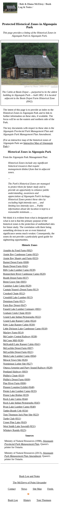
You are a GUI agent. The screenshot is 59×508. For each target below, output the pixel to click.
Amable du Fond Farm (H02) (17, 250)
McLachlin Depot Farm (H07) (18, 348)
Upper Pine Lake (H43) (15, 422)
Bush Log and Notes (29, 476)
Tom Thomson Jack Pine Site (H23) (21, 414)
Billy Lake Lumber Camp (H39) (19, 270)
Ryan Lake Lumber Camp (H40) (19, 406)
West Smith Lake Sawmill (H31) (19, 426)
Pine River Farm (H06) (14, 383)
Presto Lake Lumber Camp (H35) (20, 391)
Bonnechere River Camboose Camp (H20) (24, 274)
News (24, 489)
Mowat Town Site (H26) (15, 360)
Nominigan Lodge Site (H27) (17, 363)
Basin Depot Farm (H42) (15, 266)
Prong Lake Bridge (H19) (16, 395)
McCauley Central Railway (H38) (20, 336)
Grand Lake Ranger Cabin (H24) (19, 321)
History (27, 500)
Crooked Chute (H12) (14, 293)
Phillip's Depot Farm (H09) (16, 379)
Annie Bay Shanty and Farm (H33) (20, 258)
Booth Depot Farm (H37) (15, 278)
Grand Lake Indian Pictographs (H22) (22, 317)
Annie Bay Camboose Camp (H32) (20, 254)
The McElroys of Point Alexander (29, 482)
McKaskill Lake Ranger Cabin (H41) (21, 344)
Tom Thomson (44, 500)
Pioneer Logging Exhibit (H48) (18, 387)
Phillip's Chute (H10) (13, 375)
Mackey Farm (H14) (13, 332)
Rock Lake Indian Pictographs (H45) (21, 402)
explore (54, 86)
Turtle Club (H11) (12, 418)
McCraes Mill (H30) (13, 340)
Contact (12, 489)
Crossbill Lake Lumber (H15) (18, 297)
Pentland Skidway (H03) (15, 371)
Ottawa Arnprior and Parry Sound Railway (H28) (27, 367)
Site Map (37, 489)
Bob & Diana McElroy (32, 4)
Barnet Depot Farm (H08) (16, 262)
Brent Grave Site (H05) (14, 281)
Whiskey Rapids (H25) (14, 430)
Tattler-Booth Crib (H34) (15, 410)
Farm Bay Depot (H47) (14, 305)
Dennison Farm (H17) (14, 301)
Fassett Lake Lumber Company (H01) (22, 309)
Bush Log (13, 500)
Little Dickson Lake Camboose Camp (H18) (25, 328)
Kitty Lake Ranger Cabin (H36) (19, 324)
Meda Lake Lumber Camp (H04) (19, 356)
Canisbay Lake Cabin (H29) (17, 285)
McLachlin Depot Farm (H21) (18, 352)
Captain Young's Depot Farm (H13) (21, 289)
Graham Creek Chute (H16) (17, 313)
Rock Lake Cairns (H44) (15, 399)
